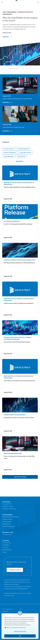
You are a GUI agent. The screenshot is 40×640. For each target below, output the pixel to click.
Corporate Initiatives (25, 152)
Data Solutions (21, 156)
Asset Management (23, 149)
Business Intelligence (10, 152)
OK (20, 636)
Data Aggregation (9, 156)
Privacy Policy (10, 625)
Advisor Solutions (9, 149)
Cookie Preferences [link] (7, 609)
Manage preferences (20, 631)
